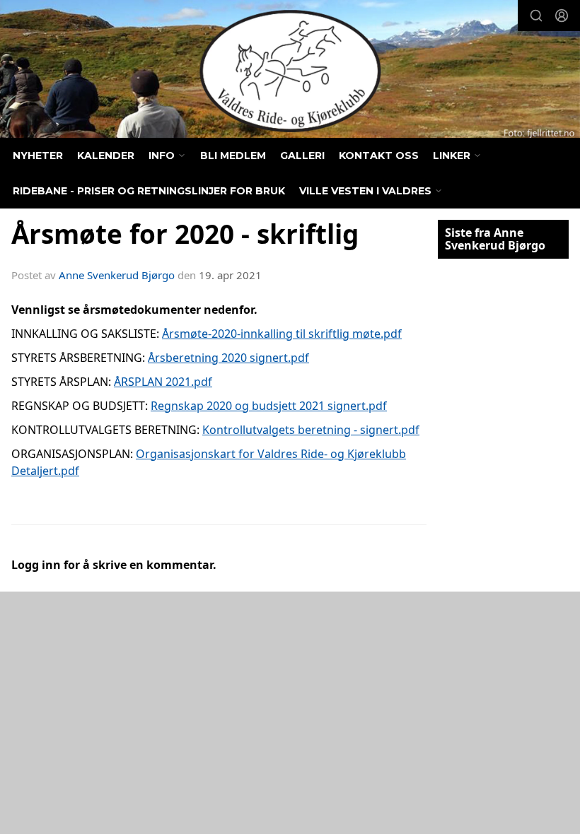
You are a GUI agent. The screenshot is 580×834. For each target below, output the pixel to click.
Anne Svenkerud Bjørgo (117, 275)
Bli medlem (233, 155)
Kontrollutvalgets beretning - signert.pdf (310, 429)
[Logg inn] (561, 15)
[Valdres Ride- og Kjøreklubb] (290, 71)
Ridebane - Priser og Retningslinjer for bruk (149, 190)
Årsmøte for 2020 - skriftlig (185, 234)
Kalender (105, 155)
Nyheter (38, 155)
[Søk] (536, 15)
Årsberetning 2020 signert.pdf (228, 357)
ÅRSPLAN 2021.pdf (163, 381)
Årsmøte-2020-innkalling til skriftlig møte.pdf (282, 333)
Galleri (302, 155)
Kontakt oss (379, 155)
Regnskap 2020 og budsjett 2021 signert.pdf (269, 405)
